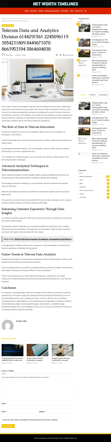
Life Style (64, 11)
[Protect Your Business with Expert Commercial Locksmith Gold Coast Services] (84, 79)
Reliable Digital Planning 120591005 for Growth (61, 359)
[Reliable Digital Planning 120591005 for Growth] (62, 350)
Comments (103, 95)
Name (4, 403)
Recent (92, 95)
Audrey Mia (21, 321)
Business (34, 11)
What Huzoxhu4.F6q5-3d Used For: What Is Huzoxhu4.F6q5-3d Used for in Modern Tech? (100, 65)
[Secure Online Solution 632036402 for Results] (37, 350)
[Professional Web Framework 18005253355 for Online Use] (12, 350)
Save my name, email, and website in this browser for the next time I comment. (30, 420)
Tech (71, 11)
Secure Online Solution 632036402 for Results (35, 359)
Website (42, 411)
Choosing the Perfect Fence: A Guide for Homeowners (99, 52)
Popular (83, 95)
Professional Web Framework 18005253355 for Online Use (12, 359)
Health (41, 11)
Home (27, 11)
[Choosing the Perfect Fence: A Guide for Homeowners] (84, 53)
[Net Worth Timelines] (55, 4)
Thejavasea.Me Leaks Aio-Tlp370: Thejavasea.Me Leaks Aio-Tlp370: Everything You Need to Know (100, 29)
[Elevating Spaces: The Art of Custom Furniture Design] (84, 43)
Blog (81, 183)
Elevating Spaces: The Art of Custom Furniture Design (100, 42)
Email (4, 411)
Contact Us (79, 11)
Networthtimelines (15, 18)
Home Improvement (52, 11)
